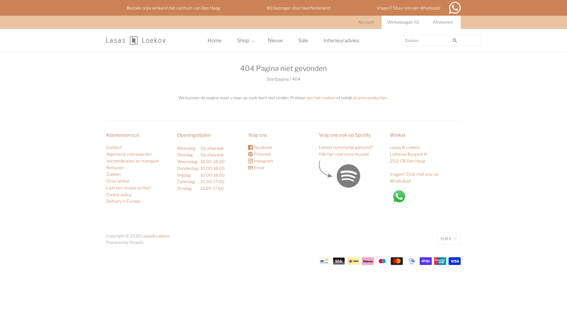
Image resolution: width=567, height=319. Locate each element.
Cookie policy (118, 194)
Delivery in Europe (123, 201)
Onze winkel (117, 180)
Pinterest (262, 154)
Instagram (263, 160)
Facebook (262, 147)
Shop (243, 40)
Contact (114, 147)
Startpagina (278, 79)
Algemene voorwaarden (129, 154)
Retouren (115, 167)
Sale (303, 40)
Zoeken (113, 174)
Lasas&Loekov (155, 235)
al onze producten (370, 97)
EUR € (446, 238)
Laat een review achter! (128, 187)
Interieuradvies (341, 40)
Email (258, 167)
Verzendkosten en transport (132, 160)
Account (366, 22)
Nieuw (275, 40)
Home (215, 40)
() (403, 22)
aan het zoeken (321, 97)
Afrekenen (443, 22)
